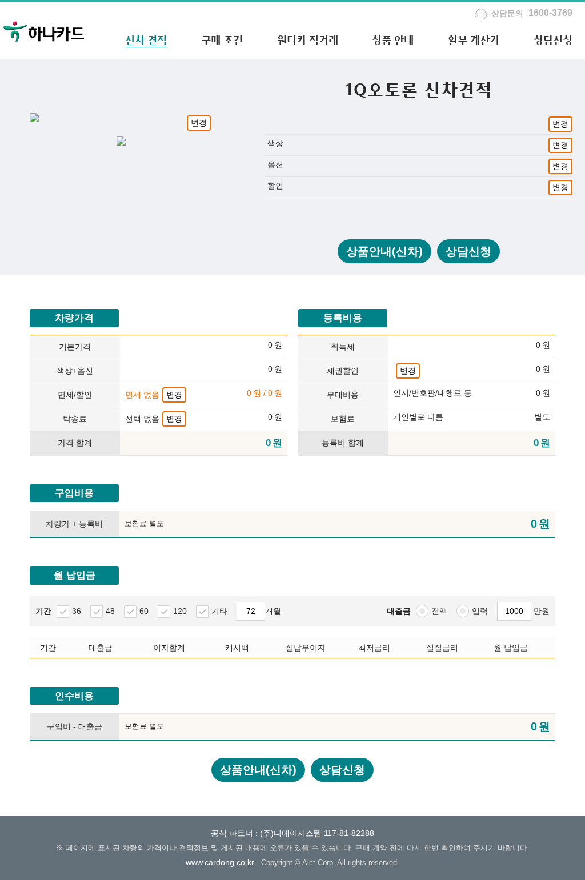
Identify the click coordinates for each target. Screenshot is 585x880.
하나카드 (44, 30)
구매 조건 (222, 40)
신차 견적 (146, 40)
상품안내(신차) (384, 251)
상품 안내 (393, 40)
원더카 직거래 (307, 40)
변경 (199, 122)
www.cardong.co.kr (220, 862)
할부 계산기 (473, 40)
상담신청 (553, 40)
